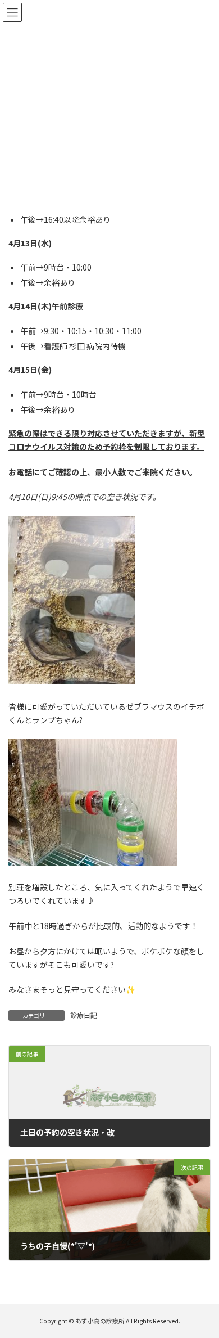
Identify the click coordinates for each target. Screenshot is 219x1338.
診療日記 (83, 1015)
